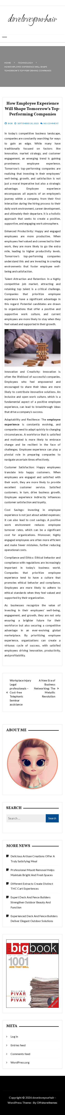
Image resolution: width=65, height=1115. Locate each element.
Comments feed (20, 1053)
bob (10, 123)
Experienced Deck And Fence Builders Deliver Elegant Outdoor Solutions (34, 918)
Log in (14, 1036)
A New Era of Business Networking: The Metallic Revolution (44, 688)
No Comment (51, 123)
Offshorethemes (47, 1102)
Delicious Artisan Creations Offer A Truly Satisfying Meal (33, 858)
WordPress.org (20, 1062)
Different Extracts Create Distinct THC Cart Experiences (32, 886)
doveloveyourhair (32, 19)
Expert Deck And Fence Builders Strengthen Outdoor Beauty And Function (31, 902)
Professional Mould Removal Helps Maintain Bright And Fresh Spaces (32, 872)
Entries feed (18, 1045)
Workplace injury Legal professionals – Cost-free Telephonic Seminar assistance (20, 692)
